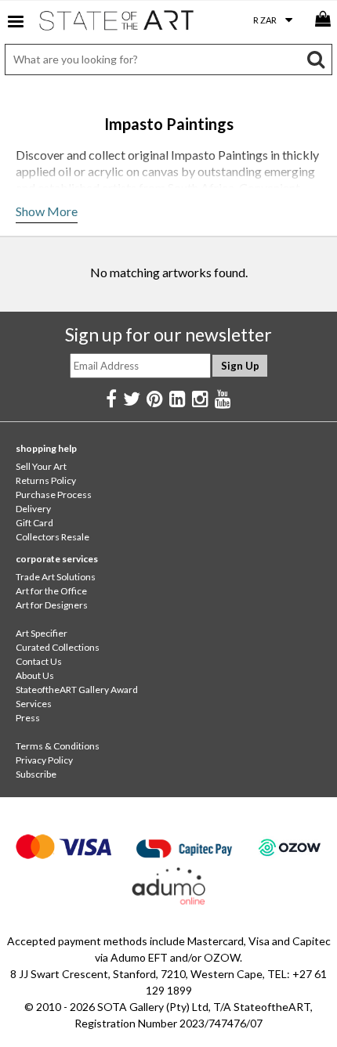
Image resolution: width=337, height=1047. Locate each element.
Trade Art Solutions (56, 577)
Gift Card (34, 523)
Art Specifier (41, 633)
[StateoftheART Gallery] (117, 23)
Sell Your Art (41, 466)
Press (28, 718)
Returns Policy (46, 480)
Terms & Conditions (58, 746)
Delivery (33, 508)
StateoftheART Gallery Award (77, 689)
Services (34, 703)
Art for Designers (52, 605)
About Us (35, 675)
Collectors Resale (52, 537)
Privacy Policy (44, 760)
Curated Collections (58, 647)
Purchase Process (54, 494)
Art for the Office (51, 591)
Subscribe (36, 774)
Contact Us (39, 661)
